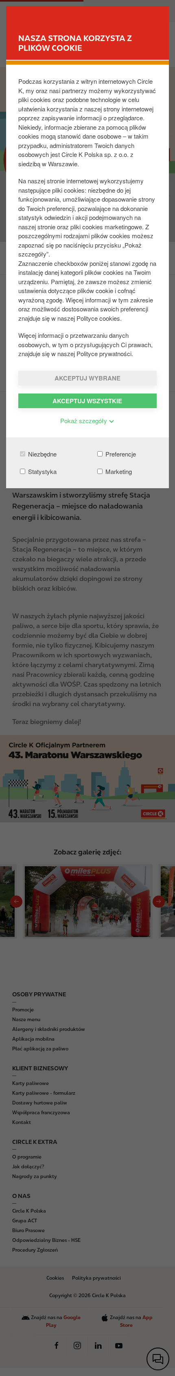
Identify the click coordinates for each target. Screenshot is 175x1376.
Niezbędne (41, 454)
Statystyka (41, 471)
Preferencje (120, 454)
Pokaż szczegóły (84, 420)
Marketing (118, 471)
